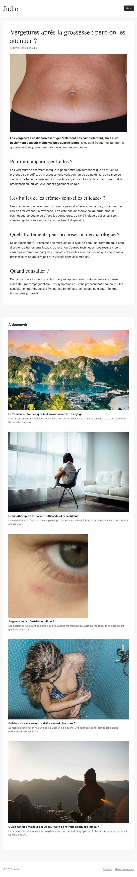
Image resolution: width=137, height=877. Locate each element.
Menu (128, 8)
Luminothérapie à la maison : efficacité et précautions (43, 516)
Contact (107, 869)
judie (34, 47)
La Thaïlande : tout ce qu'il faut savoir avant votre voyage (45, 414)
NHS (81, 215)
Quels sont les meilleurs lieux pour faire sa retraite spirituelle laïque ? (53, 826)
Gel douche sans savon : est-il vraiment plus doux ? (42, 723)
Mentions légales (124, 869)
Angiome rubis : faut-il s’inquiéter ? (31, 621)
